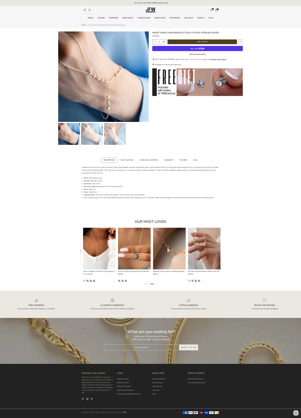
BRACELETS (128, 18)
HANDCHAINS (143, 18)
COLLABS (155, 390)
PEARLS (200, 18)
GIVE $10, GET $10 (158, 379)
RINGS (90, 18)
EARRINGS (113, 18)
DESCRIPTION (109, 160)
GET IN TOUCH (157, 383)
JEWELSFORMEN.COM (195, 379)
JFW (124, 412)
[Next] (144, 76)
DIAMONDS (174, 18)
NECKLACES (159, 18)
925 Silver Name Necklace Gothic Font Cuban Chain (101, 271)
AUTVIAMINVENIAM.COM (197, 383)
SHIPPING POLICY (123, 383)
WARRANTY (169, 160)
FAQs (195, 160)
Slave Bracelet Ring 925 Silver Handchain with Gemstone (174, 271)
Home (84, 25)
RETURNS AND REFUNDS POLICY (129, 394)
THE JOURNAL (157, 386)
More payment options (197, 54)
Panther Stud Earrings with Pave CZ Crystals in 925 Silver (139, 271)
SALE (211, 18)
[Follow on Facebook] (83, 399)
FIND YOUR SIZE (127, 160)
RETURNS (183, 160)
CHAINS (101, 18)
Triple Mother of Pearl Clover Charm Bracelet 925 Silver (208, 271)
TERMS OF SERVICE (124, 386)
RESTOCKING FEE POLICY (126, 390)
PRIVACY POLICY (123, 379)
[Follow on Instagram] (87, 399)
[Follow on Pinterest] (92, 399)
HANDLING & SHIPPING (148, 160)
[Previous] (62, 76)
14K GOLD (188, 18)
